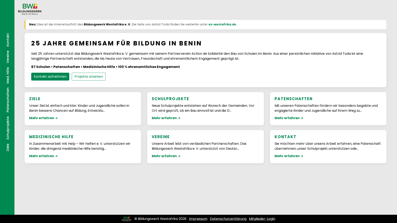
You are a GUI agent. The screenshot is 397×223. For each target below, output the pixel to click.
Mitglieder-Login (262, 218)
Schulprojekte (7, 128)
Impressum (198, 218)
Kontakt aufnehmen (50, 76)
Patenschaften (7, 100)
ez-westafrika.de (222, 24)
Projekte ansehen (88, 76)
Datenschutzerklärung (228, 218)
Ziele (7, 147)
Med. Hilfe (7, 75)
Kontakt (7, 39)
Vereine (7, 57)
